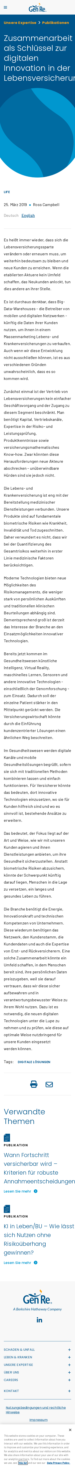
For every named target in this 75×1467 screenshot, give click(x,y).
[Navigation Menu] (5, 7)
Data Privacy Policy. (58, 1462)
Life (7, 192)
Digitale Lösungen (34, 1062)
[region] (37, 1445)
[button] (33, 1085)
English (28, 215)
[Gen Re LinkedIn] (39, 1320)
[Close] (70, 1430)
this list (23, 1462)
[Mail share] (49, 1085)
